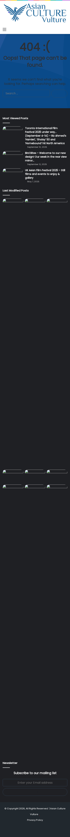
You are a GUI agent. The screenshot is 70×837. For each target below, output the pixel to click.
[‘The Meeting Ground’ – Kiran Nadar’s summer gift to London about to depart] (13, 333)
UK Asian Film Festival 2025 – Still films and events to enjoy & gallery (45, 174)
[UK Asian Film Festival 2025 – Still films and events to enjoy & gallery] (12, 175)
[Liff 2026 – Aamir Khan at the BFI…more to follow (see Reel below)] (35, 476)
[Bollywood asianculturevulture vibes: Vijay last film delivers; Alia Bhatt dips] (57, 204)
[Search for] (65, 29)
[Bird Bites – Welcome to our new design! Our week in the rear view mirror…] (12, 158)
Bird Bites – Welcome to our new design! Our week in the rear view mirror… (46, 156)
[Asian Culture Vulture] (35, 13)
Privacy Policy (35, 820)
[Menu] (4, 29)
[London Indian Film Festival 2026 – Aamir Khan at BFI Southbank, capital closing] (13, 619)
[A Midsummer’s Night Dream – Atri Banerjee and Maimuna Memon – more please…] (57, 475)
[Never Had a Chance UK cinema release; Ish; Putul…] (35, 333)
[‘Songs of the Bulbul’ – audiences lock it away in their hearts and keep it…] (57, 490)
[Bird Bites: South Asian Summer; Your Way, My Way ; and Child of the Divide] (35, 490)
